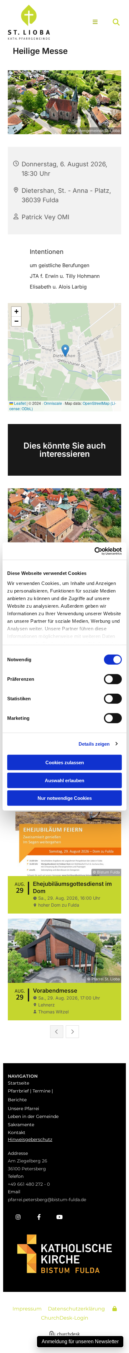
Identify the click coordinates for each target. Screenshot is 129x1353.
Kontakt (16, 1132)
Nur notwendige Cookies (65, 798)
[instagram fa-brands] (18, 1217)
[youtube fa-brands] (59, 1217)
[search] (116, 22)
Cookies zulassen (64, 762)
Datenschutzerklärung (76, 1309)
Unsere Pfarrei (23, 1108)
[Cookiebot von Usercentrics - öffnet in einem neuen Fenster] (94, 551)
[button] (93, 22)
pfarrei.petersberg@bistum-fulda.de (47, 1199)
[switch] (113, 679)
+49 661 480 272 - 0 (29, 1184)
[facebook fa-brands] (39, 1217)
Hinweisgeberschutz (30, 1139)
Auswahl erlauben (64, 780)
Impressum (27, 1309)
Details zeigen (94, 743)
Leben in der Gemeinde (33, 1116)
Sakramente (21, 1124)
